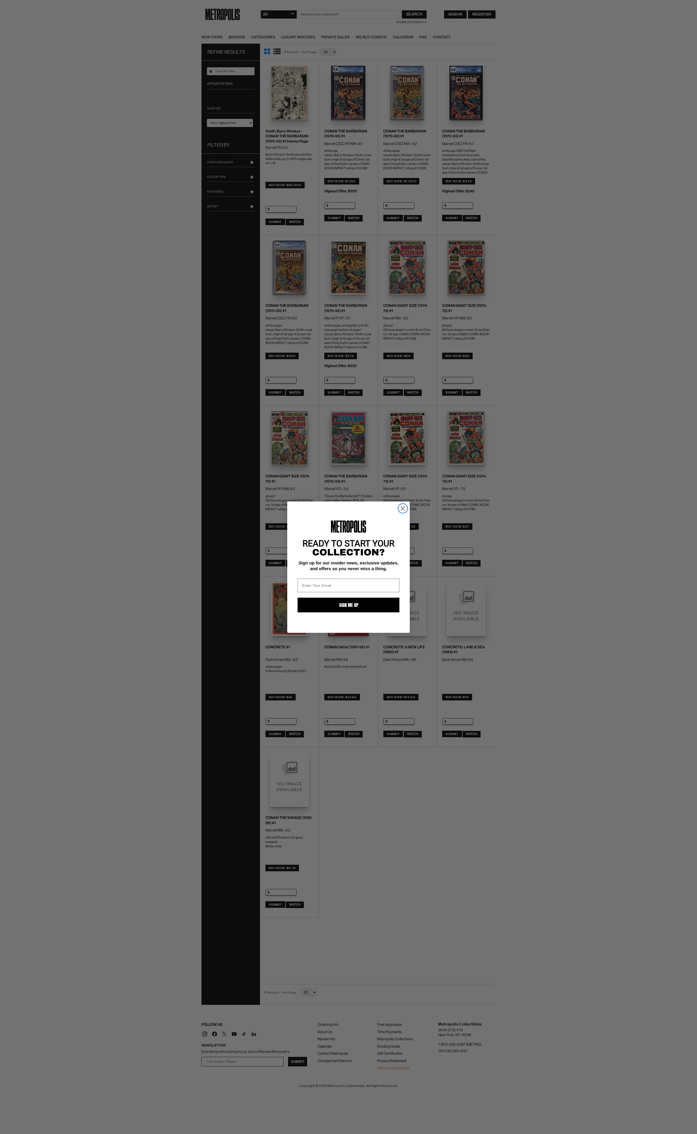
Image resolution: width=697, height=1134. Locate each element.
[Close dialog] (403, 508)
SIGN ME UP (348, 605)
